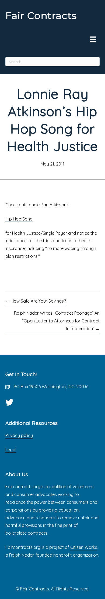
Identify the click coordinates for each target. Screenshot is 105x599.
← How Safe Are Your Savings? (35, 301)
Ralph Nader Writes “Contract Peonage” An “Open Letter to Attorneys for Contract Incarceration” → (57, 320)
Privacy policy (19, 435)
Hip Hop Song (19, 219)
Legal (10, 449)
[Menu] (93, 39)
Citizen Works (83, 547)
